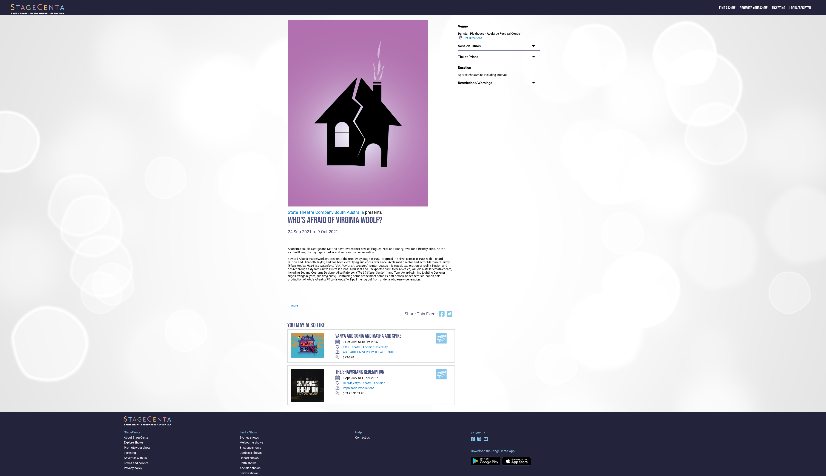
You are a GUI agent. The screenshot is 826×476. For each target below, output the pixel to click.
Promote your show (137, 447)
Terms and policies (136, 463)
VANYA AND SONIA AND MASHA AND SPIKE (368, 336)
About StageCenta (136, 437)
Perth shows (248, 463)
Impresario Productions (358, 388)
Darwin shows (249, 473)
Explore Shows (133, 442)
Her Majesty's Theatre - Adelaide (364, 383)
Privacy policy (133, 468)
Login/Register (800, 8)
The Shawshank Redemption (359, 372)
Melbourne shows (251, 442)
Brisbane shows (250, 447)
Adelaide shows (250, 468)
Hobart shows (249, 458)
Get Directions (472, 38)
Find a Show (727, 8)
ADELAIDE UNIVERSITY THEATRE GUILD (369, 352)
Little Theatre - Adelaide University (365, 347)
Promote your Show (753, 8)
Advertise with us (135, 458)
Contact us (362, 437)
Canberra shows (251, 452)
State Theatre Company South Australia (326, 212)
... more (293, 305)
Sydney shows (249, 437)
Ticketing (778, 8)
